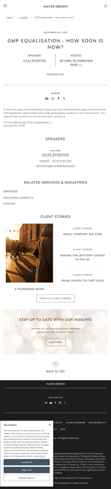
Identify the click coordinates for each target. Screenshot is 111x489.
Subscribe (55, 342)
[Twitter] (64, 99)
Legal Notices (92, 470)
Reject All (26, 470)
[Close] (50, 425)
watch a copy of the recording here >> (32, 122)
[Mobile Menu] (5, 6)
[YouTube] (51, 403)
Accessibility (97, 422)
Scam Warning (75, 422)
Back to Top (55, 371)
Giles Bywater (34, 60)
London (44, 161)
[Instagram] (60, 403)
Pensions (9, 203)
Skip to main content (14, 2)
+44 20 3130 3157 (62, 161)
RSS (63, 429)
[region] (26, 454)
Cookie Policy (39, 456)
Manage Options (26, 478)
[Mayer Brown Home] (55, 6)
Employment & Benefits (18, 197)
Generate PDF (55, 74)
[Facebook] (58, 99)
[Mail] (52, 98)
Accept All (27, 462)
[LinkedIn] (47, 99)
